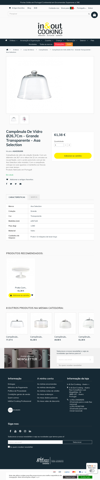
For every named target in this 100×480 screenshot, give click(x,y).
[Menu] (96, 464)
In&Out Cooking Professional (19, 401)
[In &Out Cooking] (50, 29)
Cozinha (48, 40)
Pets (92, 40)
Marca (34, 197)
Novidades (33, 44)
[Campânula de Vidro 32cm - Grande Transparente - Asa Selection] (17, 323)
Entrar (90, 8)
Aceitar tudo (85, 477)
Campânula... (12, 336)
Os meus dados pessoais (47, 398)
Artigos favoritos (18, 8)
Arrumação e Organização (30, 40)
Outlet (69, 44)
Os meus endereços (45, 394)
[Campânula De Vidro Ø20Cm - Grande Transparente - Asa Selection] (65, 323)
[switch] (92, 470)
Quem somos (13, 398)
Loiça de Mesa (28, 50)
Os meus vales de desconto (48, 401)
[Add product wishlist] (32, 295)
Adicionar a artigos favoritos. (22, 179)
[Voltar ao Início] (7, 49)
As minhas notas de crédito (48, 391)
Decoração (71, 40)
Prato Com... (20, 287)
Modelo (9, 151)
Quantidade (59, 141)
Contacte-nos (54, 8)
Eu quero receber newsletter (70, 365)
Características (17, 197)
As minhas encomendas (47, 384)
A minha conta (45, 378)
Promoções (59, 44)
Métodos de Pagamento (18, 387)
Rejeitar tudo (70, 477)
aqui (37, 477)
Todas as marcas (46, 44)
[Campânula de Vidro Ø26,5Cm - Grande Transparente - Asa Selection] (41, 323)
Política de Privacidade (17, 391)
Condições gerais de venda (19, 394)
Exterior (83, 40)
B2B (35, 8)
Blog (29, 8)
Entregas (11, 384)
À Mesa (12, 40)
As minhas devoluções (46, 387)
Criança (59, 40)
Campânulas (43, 50)
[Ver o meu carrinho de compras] (94, 15)
